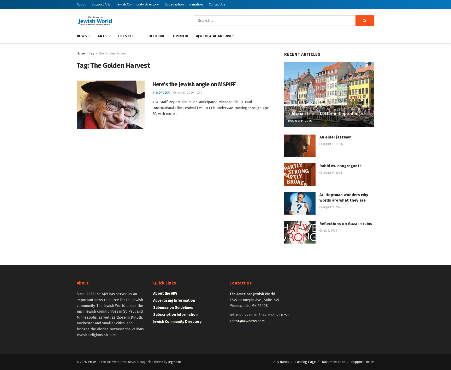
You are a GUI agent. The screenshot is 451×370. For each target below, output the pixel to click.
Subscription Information (184, 4)
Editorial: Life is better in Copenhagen (326, 113)
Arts (102, 36)
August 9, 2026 (332, 172)
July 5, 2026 (329, 230)
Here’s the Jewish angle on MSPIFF (193, 84)
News (82, 36)
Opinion (180, 36)
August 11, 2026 (332, 144)
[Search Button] (364, 20)
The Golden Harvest (112, 53)
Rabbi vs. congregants (340, 165)
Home (81, 53)
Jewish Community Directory (137, 4)
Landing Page (305, 362)
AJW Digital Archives (215, 36)
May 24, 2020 (185, 92)
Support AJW (101, 4)
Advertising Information (174, 300)
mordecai (163, 92)
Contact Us (217, 4)
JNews (92, 362)
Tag (91, 53)
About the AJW (165, 293)
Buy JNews (281, 362)
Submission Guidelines (173, 307)
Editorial (155, 36)
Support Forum (362, 362)
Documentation (333, 362)
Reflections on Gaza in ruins (345, 223)
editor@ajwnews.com (247, 321)
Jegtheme (175, 362)
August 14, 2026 (301, 121)
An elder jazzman (335, 137)
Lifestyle (127, 36)
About (81, 4)
